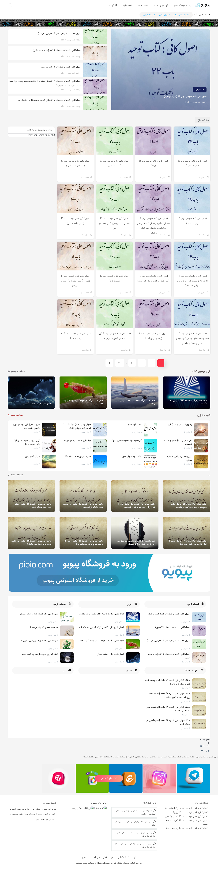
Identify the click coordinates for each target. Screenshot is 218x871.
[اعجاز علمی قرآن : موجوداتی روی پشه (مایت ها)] (133, 644)
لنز (112, 857)
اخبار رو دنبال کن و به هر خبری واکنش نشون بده (26, 426)
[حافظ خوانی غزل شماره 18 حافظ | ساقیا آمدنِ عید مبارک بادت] (199, 724)
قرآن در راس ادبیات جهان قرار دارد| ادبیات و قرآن (27, 442)
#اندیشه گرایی (149, 14)
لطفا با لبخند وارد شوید (131, 456)
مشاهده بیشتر (18, 371)
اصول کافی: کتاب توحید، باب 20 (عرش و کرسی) (114, 163)
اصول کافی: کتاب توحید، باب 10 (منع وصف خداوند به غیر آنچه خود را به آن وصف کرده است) (192, 338)
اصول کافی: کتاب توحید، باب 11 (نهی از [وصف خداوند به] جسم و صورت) (75, 280)
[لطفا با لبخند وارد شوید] (150, 461)
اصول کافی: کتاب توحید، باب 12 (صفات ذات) (114, 278)
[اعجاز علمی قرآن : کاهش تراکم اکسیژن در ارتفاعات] (133, 631)
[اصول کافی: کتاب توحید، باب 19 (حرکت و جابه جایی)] (199, 657)
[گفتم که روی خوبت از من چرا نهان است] (67, 657)
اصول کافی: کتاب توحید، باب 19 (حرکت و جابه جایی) (75, 163)
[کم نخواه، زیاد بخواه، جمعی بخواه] (150, 445)
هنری (84, 857)
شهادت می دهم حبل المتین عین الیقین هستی (37, 640)
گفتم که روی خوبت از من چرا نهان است (40, 654)
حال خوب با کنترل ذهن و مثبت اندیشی (178, 442)
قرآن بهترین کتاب (99, 857)
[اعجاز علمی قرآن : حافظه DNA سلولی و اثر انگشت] (133, 617)
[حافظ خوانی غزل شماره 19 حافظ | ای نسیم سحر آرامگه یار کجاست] (199, 710)
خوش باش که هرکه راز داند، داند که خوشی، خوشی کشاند (76, 426)
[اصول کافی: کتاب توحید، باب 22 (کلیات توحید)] (199, 617)
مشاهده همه (17, 415)
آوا (135, 857)
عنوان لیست (205, 739)
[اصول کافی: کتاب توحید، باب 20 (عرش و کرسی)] (199, 644)
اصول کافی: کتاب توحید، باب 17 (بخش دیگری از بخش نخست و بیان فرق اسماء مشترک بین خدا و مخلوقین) (153, 224)
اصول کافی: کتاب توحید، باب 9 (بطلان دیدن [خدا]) (153, 336)
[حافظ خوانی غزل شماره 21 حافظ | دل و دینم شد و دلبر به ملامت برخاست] (199, 683)
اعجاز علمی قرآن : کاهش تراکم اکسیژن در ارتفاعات (101, 627)
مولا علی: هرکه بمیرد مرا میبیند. (77, 440)
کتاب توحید (199, 89)
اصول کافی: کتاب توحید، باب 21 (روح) (153, 163)
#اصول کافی (164, 14)
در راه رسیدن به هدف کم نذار (78, 456)
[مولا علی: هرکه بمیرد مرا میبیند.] (100, 445)
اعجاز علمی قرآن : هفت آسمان (110, 654)
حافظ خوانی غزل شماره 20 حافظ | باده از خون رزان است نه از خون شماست (169, 695)
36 (119, 363)
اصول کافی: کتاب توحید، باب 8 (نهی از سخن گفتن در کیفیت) (114, 336)
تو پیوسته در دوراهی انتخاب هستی (179, 458)
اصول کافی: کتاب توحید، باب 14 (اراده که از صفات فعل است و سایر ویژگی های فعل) (192, 280)
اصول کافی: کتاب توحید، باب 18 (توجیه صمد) (192, 221)
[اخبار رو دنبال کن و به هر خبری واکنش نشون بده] (49, 429)
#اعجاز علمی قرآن (181, 14)
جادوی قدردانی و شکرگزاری (180, 424)
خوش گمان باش (32, 456)
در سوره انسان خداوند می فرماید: (43, 627)
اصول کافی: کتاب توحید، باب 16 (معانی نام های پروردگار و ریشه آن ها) (114, 223)
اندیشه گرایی (123, 857)
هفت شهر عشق (135, 424)
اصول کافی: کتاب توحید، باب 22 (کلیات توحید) (185, 96)
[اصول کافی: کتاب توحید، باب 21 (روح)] (199, 631)
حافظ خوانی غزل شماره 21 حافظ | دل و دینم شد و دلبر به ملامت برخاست (167, 682)
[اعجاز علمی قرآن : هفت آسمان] (133, 657)
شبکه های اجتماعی (109, 778)
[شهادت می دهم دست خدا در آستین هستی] (67, 617)
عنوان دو (206, 750)
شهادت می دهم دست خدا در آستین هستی (38, 614)
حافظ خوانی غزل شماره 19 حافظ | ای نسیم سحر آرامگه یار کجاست (168, 709)
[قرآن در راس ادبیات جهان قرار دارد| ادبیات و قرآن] (49, 445)
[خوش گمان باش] (49, 461)
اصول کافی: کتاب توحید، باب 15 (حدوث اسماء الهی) (75, 221)
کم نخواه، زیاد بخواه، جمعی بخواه (127, 440)
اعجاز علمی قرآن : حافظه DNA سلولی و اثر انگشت (101, 614)
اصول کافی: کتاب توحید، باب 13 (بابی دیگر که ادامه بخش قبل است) (153, 278)
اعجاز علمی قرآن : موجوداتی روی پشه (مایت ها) (102, 640)
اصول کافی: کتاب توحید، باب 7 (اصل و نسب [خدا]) (75, 336)
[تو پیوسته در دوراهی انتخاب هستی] (201, 461)
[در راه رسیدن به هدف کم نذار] (100, 461)
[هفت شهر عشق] (150, 429)
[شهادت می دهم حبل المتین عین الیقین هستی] (67, 644)
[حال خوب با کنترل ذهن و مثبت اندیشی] (201, 445)
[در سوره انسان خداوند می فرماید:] (67, 631)
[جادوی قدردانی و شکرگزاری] (201, 429)
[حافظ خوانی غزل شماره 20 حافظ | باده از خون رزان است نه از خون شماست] (199, 697)
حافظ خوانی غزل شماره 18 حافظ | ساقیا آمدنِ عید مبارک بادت (167, 722)
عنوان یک (206, 745)
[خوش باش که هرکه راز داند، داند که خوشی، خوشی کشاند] (100, 429)
